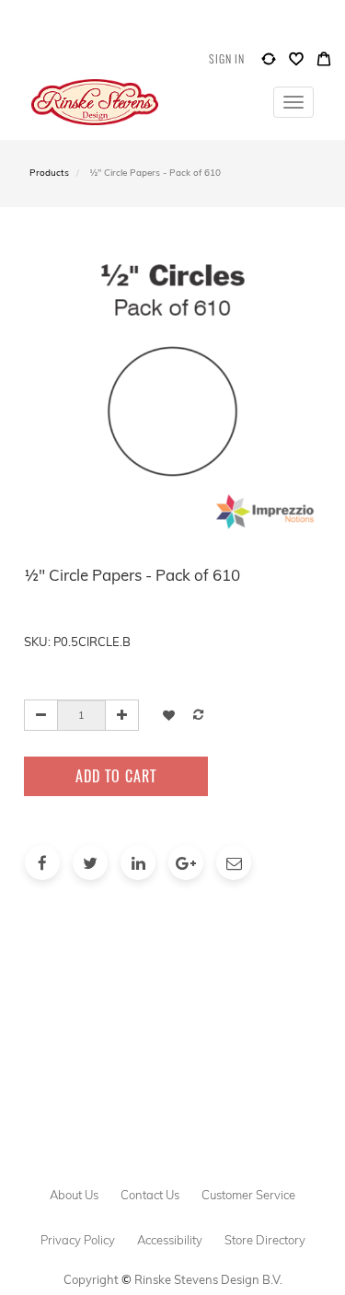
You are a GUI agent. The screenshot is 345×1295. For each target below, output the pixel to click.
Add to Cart (115, 776)
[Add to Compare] (268, 63)
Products (49, 173)
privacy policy (77, 1239)
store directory (264, 1239)
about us (74, 1194)
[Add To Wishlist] (169, 715)
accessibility (169, 1239)
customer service (248, 1194)
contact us (150, 1194)
